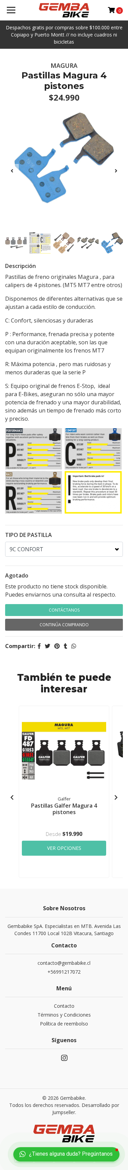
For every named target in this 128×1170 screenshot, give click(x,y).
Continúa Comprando (64, 625)
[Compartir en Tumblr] (65, 646)
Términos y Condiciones (64, 1014)
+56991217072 (64, 972)
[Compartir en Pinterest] (57, 646)
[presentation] (12, 171)
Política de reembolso (64, 1023)
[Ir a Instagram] (64, 1059)
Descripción (20, 266)
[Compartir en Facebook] (39, 646)
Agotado (16, 575)
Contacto (64, 1006)
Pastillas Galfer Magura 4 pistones (64, 809)
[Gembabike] (64, 10)
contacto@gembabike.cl (64, 963)
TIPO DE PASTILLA (28, 535)
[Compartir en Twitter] (47, 646)
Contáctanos (64, 610)
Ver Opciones (64, 848)
